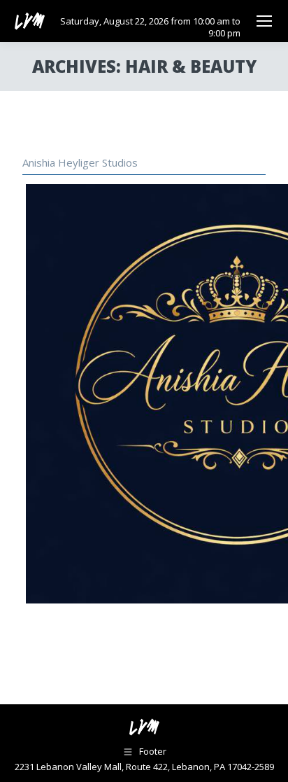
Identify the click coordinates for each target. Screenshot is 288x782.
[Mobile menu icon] (264, 21)
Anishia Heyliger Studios (80, 162)
